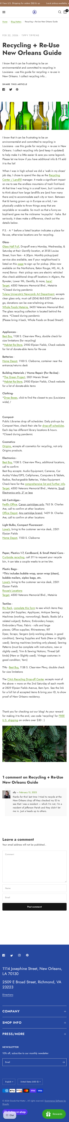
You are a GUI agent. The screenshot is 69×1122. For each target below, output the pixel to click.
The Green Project (14, 377)
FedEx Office (9, 504)
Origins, (7, 446)
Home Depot (9, 361)
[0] (64, 12)
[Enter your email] (63, 1062)
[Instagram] (21, 955)
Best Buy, (7, 336)
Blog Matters (16, 21)
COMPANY (11, 1011)
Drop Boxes (10, 398)
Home (4, 21)
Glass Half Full (10, 246)
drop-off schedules (53, 426)
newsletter (43, 1053)
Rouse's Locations (12, 591)
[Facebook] (5, 955)
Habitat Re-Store (13, 345)
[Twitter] (13, 955)
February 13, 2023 (28, 792)
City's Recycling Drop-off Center (25, 679)
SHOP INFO (12, 1022)
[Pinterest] (29, 955)
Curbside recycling (13, 557)
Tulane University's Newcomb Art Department (28, 294)
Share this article (14, 84)
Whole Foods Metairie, (15, 307)
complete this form (24, 608)
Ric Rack (7, 608)
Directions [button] (7, 994)
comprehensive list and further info (45, 484)
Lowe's (6, 529)
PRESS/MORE (13, 1034)
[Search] (59, 12)
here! (49, 281)
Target (5, 285)
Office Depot (9, 513)
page (21, 264)
